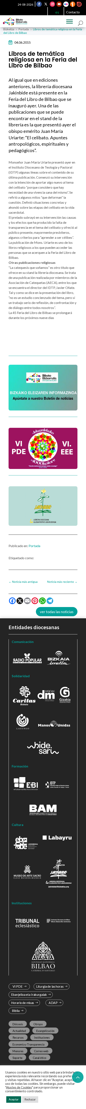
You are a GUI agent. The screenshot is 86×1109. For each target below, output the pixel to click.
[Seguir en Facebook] (39, 4)
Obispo (38, 1024)
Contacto (73, 12)
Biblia (16, 1011)
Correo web (41, 1051)
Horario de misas (22, 1003)
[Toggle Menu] (69, 21)
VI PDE (18, 986)
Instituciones (42, 1037)
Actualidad (19, 1031)
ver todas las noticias (56, 611)
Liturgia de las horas (50, 986)
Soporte (17, 1057)
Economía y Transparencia (28, 1044)
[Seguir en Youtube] (59, 4)
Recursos (18, 1037)
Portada (34, 546)
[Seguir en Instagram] (52, 4)
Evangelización (45, 1031)
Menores (18, 1051)
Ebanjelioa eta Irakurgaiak (29, 995)
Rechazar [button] (30, 1099)
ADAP (53, 1003)
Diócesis (18, 1024)
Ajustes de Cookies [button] (19, 1087)
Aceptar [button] (14, 1099)
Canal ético (39, 1057)
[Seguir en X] (45, 4)
